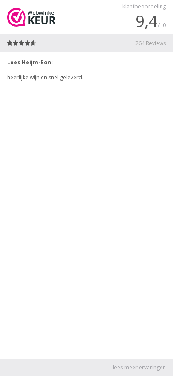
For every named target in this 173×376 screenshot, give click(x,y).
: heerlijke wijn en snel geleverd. (45, 70)
